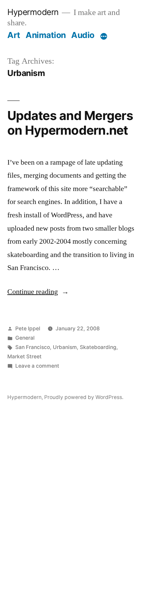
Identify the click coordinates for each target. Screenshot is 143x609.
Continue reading (38, 291)
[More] (104, 36)
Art (13, 35)
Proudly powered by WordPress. (83, 397)
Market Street (24, 356)
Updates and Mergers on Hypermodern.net (70, 123)
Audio (82, 35)
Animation (46, 35)
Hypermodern (33, 12)
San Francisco (32, 347)
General (25, 338)
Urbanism (65, 347)
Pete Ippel (27, 328)
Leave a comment (37, 366)
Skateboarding (98, 347)
